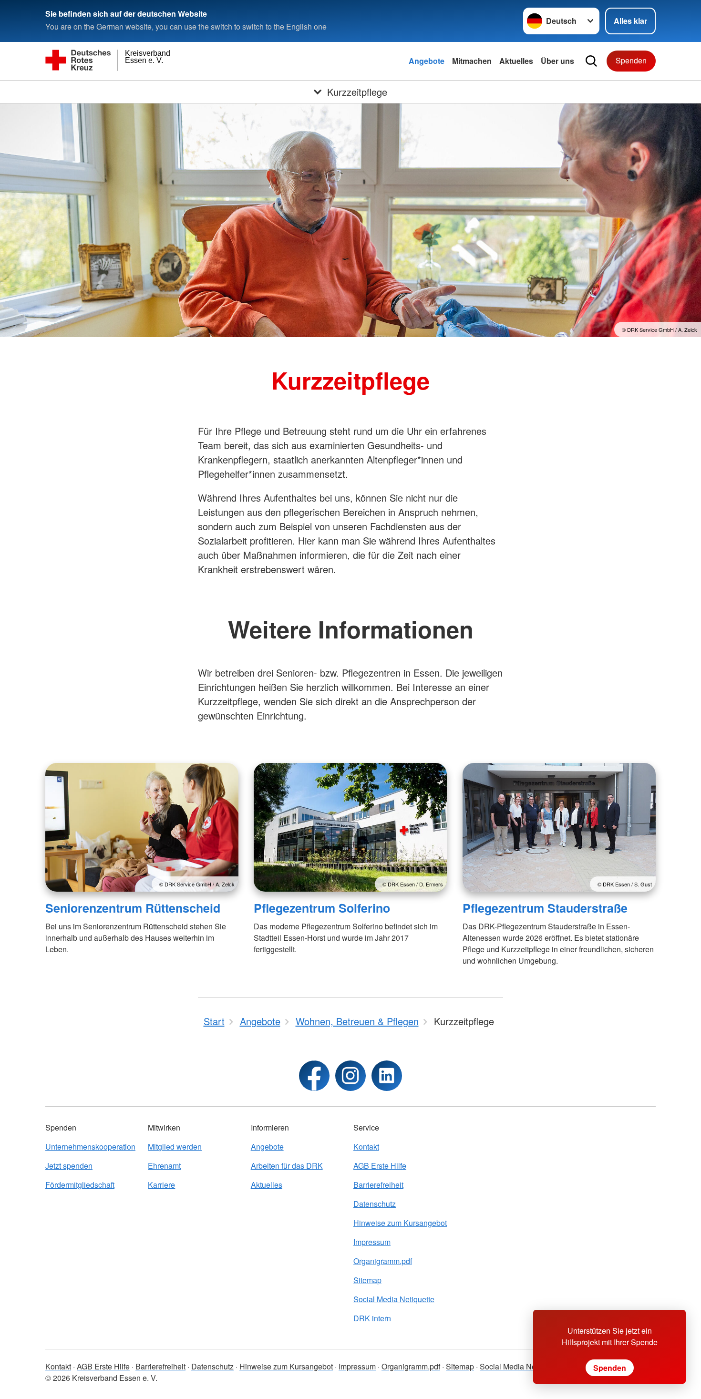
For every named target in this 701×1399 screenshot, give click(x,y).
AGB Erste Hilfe (379, 1165)
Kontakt (366, 1146)
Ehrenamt (164, 1165)
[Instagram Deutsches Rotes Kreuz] (350, 1075)
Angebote (426, 60)
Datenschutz (374, 1203)
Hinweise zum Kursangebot (400, 1222)
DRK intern (372, 1318)
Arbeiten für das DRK (287, 1165)
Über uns (557, 60)
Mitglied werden (175, 1146)
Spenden (631, 60)
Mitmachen (472, 60)
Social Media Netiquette (393, 1299)
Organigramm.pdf (382, 1260)
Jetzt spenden (69, 1165)
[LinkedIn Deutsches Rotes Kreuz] (386, 1075)
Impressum (372, 1241)
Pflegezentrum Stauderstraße (545, 907)
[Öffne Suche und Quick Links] (591, 61)
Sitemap (367, 1280)
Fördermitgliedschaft (79, 1184)
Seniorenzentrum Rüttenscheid (132, 907)
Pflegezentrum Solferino (322, 907)
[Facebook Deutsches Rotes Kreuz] (314, 1075)
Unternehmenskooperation (90, 1146)
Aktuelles (516, 60)
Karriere (161, 1184)
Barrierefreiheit (378, 1184)
